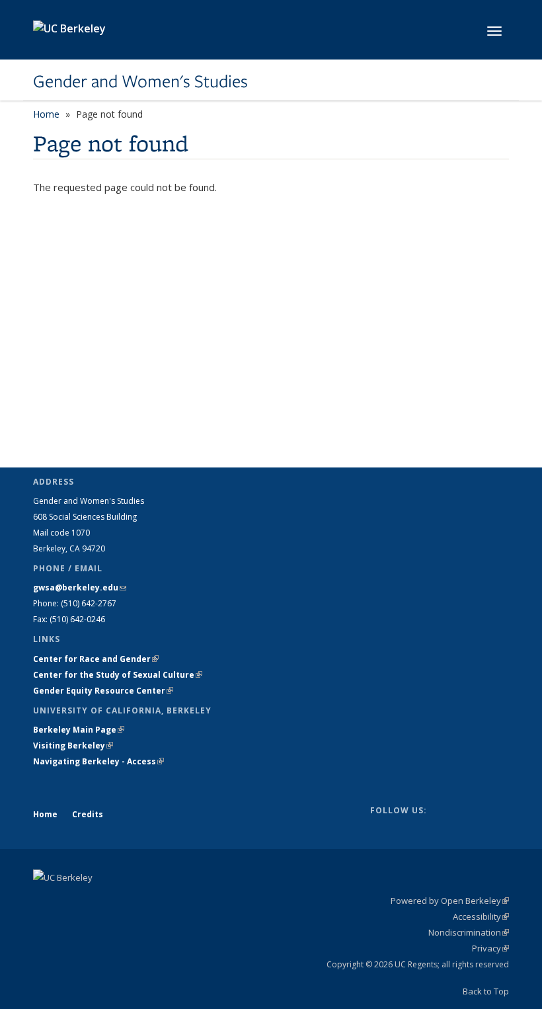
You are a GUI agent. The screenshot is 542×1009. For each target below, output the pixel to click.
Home (46, 114)
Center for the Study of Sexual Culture (117, 674)
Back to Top (486, 991)
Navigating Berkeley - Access (98, 761)
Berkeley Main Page (78, 729)
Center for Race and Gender (96, 659)
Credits (87, 814)
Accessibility (481, 916)
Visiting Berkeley (73, 745)
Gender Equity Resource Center (103, 690)
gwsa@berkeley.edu (79, 587)
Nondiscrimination (468, 932)
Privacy (490, 948)
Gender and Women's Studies (140, 81)
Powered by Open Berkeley (450, 901)
